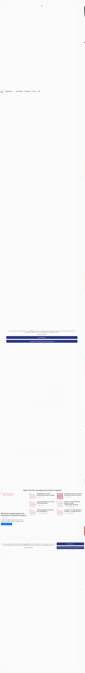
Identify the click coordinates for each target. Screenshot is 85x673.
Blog (39, 91)
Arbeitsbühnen (19, 91)
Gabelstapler (27, 91)
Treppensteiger (8, 91)
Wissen (42, 505)
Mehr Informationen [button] (41, 334)
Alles (39, 505)
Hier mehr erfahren (6, 524)
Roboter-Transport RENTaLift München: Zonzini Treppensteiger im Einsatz (72, 503)
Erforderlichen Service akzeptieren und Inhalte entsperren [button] (42, 341)
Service (34, 91)
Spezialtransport (71, 506)
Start (2, 91)
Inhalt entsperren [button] (42, 337)
